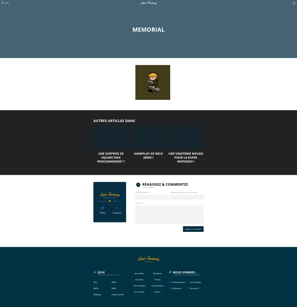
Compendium (157, 285)
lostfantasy (176, 288)
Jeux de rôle (139, 292)
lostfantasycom (178, 282)
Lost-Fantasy (195, 282)
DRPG (95, 288)
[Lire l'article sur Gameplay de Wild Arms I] (148, 138)
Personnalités (139, 285)
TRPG (113, 288)
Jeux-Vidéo (139, 273)
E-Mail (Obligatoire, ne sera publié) (183, 192)
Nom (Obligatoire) (142, 192)
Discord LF (194, 288)
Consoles (139, 279)
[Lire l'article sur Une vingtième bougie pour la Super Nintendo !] (185, 138)
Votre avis (139, 203)
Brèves (157, 292)
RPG (95, 282)
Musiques (157, 273)
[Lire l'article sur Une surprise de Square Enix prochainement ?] (111, 138)
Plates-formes (117, 294)
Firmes (157, 279)
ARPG (113, 282)
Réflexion (97, 294)
